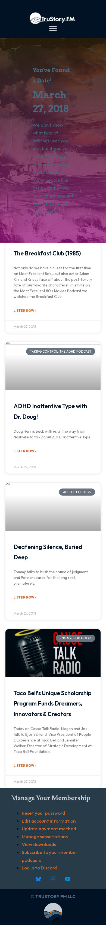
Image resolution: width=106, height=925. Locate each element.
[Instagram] (53, 879)
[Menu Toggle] (53, 28)
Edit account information (49, 821)
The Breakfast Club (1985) (47, 253)
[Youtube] (67, 879)
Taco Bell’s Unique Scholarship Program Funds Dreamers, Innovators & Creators (52, 703)
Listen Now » (25, 311)
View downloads (39, 844)
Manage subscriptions (45, 836)
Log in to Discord (39, 868)
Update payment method (49, 828)
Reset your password (43, 813)
